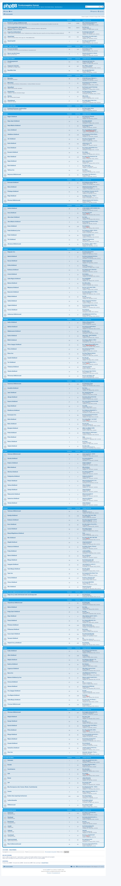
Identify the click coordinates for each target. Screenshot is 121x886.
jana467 (88, 587)
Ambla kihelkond (12, 208)
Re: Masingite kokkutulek (88, 31)
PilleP (87, 612)
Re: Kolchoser (85, 309)
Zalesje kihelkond (12, 489)
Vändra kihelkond (12, 371)
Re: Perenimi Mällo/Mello (88, 582)
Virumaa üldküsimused (14, 704)
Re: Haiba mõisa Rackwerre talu (89, 156)
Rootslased (11, 821)
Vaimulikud (11, 87)
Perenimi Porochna (86, 586)
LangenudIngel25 (90, 446)
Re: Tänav (84, 388)
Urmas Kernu (89, 79)
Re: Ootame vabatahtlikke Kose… (90, 147)
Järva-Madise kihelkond (14, 221)
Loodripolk (88, 682)
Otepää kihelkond (12, 542)
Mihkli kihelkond (12, 340)
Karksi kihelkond (12, 335)
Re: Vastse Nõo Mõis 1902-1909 (89, 537)
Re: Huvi (84, 821)
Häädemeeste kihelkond (14, 331)
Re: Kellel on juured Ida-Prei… (89, 812)
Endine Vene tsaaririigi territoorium (17, 796)
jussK (87, 49)
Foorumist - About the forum (10, 46)
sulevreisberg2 (89, 376)
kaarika (87, 235)
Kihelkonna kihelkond (13, 410)
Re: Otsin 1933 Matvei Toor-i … (89, 362)
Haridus (10, 96)
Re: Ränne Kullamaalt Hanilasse (89, 256)
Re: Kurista (85, 629)
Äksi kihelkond (12, 586)
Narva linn (10, 673)
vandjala (88, 170)
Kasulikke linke (12, 70)
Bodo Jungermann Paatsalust (89, 300)
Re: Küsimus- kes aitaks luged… (90, 36)
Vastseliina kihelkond (13, 747)
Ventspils (84, 830)
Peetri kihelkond (12, 235)
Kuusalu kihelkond (13, 152)
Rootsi (9, 778)
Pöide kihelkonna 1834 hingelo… (90, 432)
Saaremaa (5, 381)
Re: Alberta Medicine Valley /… (89, 764)
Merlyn (87, 454)
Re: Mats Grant (85, 331)
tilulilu (87, 569)
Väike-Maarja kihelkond (14, 699)
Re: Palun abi (85, 27)
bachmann (88, 332)
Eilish (87, 279)
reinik (87, 288)
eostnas (88, 779)
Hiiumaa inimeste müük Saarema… (90, 200)
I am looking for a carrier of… (89, 564)
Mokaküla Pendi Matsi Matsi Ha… (90, 186)
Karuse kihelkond (12, 260)
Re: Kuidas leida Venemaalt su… (90, 817)
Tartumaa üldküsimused (14, 511)
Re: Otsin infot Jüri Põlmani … (89, 699)
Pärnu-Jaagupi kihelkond (14, 344)
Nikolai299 (88, 481)
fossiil (87, 822)
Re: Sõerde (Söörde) (87, 120)
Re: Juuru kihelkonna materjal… (89, 129)
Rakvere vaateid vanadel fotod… (90, 677)
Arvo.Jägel (88, 139)
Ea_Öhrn (88, 753)
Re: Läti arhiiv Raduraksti (88, 70)
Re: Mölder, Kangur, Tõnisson (89, 546)
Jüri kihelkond (11, 139)
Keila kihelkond (12, 143)
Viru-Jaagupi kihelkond (14, 690)
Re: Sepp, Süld (85, 445)
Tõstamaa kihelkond (13, 366)
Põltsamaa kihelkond (13, 629)
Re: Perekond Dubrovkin (88, 826)
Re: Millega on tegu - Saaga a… (89, 195)
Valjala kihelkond (12, 446)
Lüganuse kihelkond (13, 668)
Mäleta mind (59, 851)
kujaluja (87, 516)
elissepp (88, 818)
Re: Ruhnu (85, 441)
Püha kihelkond (12, 437)
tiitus (87, 687)
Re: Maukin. (85, 655)
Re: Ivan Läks (85, 423)
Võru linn (10, 752)
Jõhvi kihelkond (12, 655)
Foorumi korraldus (13, 49)
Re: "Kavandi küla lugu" (88, 392)
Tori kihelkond (11, 362)
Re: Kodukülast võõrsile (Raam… (90, 134)
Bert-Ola (88, 310)
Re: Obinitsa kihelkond (87, 471)
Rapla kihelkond (12, 161)
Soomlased (11, 835)
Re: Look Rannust (86, 555)
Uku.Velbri (88, 520)
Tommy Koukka (89, 192)
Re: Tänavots (85, 663)
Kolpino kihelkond (13, 463)
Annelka (88, 393)
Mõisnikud (10, 82)
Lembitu (88, 37)
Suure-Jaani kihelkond (14, 633)
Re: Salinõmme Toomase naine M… (90, 191)
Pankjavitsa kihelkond (14, 476)
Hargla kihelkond (12, 716)
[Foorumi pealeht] (10, 6)
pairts (87, 336)
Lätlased (10, 830)
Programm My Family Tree (88, 61)
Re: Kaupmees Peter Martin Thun (90, 573)
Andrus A (88, 438)
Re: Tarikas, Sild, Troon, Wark (89, 515)
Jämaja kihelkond (12, 397)
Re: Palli (84, 296)
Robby (87, 153)
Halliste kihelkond (12, 326)
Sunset (87, 209)
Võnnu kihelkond (12, 582)
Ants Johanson (89, 639)
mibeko (87, 315)
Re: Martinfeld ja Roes (87, 383)
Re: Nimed (84, 695)
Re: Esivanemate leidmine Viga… (90, 305)
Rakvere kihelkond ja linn (14, 677)
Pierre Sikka (88, 796)
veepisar (88, 28)
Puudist (87, 109)
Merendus (10, 78)
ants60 (87, 97)
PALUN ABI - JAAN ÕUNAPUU (89, 335)
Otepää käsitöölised (87, 542)
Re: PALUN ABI (86, 602)
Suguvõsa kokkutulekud (14, 32)
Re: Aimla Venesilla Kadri (88, 633)
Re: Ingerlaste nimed (87, 839)
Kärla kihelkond (12, 419)
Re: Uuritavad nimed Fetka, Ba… (90, 650)
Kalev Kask (88, 406)
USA (9, 773)
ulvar (87, 678)
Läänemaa (5, 249)
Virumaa (5, 648)
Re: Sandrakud (85, 225)
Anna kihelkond (12, 212)
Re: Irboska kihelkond (87, 458)
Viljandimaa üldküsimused (15, 602)
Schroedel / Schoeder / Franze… (89, 752)
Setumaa (5, 451)
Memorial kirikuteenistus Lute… (89, 480)
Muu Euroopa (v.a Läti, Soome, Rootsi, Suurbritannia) (22, 787)
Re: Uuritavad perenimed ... (88, 348)
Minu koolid (85, 96)
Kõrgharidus (11, 91)
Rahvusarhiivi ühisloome (9, 105)
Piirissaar (84, 510)
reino (87, 717)
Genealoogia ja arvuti (9, 58)
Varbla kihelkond (12, 301)
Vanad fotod (11, 36)
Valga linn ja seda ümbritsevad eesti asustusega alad (17, 592)
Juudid (9, 826)
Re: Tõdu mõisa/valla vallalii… (89, 729)
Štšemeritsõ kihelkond (14, 494)
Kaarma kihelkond (12, 401)
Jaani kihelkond (12, 392)
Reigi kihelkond (12, 195)
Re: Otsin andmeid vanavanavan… (90, 734)
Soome (9, 791)
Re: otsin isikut (86, 769)
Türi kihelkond (12, 239)
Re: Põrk (84, 611)
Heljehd (87, 71)
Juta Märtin (88, 827)
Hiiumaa (5, 179)
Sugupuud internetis (13, 66)
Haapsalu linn (11, 252)
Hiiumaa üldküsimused (14, 200)
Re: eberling (85, 773)
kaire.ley (88, 397)
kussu (87, 135)
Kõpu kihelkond (12, 616)
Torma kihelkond (12, 577)
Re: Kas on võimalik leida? (88, 834)
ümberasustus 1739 (87, 143)
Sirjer (87, 126)
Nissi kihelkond (12, 156)
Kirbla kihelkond (12, 265)
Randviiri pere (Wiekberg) (88, 686)
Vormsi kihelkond (12, 309)
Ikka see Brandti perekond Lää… (90, 22)
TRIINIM (88, 429)
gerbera (88, 565)
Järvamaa (5, 205)
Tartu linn (10, 573)
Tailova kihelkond (12, 485)
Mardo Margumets (90, 130)
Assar (87, 83)
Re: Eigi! (84, 690)
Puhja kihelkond (12, 551)
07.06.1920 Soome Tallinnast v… (89, 78)
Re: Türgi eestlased (87, 795)
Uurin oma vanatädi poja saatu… (90, 760)
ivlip (87, 162)
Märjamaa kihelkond (13, 287)
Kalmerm (88, 372)
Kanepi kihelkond (12, 721)
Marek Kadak (89, 660)
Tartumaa (5, 508)
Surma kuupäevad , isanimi (88, 453)
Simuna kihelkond (13, 682)
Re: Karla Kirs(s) (86, 594)
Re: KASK (84, 405)
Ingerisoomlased (12, 839)
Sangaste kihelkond (13, 564)
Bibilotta (87, 534)
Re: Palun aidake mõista (88, 108)
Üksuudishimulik (89, 23)
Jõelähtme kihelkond (13, 134)
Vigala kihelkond (12, 305)
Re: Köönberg (85, 642)
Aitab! (87, 583)
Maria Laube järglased (87, 160)
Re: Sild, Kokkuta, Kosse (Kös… (89, 524)
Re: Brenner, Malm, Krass (88, 234)
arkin (87, 656)
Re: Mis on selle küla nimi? (88, 577)
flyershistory (89, 275)
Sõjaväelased (11, 100)
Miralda (87, 101)
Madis (87, 41)
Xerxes (87, 88)
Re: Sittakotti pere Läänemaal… (89, 269)
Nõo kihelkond (12, 537)
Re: (83, 638)
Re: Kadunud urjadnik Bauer (89, 326)
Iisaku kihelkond (12, 650)
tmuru (87, 765)
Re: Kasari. (85, 265)
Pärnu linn (10, 353)
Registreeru (12, 849)
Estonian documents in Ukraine (89, 53)
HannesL (88, 630)
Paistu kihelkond (12, 620)
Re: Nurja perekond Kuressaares (90, 414)
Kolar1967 (88, 844)
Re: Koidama (85, 274)
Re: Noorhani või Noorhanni (89, 738)
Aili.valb (87, 543)
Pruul (83, 533)
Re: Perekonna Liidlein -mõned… (90, 230)
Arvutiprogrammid (13, 61)
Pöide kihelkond (12, 432)
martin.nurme (89, 257)
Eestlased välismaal (8, 757)
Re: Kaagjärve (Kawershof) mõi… (90, 712)
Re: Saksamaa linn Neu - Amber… (90, 786)
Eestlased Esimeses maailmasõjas (17, 108)
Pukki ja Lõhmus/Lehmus (88, 322)
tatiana (87, 603)
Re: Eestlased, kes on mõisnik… (89, 82)
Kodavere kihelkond (13, 520)
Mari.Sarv (88, 354)
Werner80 (88, 529)
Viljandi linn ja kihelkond (14, 642)
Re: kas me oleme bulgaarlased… (90, 843)
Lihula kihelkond (12, 274)
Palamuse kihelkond (13, 546)
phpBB (48, 869)
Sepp (83, 436)
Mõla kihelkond (12, 467)
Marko (87, 358)
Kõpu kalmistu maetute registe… (90, 615)
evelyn (87, 389)
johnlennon (88, 691)
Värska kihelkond (12, 503)
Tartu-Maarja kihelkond (14, 569)
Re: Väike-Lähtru (86, 282)
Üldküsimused (11, 804)
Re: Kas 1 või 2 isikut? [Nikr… (89, 287)
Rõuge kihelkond (12, 734)
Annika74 (88, 595)
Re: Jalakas (85, 152)
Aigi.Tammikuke (89, 578)
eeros (87, 349)
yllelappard (88, 231)
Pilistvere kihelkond (13, 625)
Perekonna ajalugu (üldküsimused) (17, 23)
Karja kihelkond (12, 406)
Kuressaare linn (12, 414)
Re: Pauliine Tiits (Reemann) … (89, 174)
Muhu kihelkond (12, 423)
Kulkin (87, 218)
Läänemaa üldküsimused (14, 314)
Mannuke (88, 770)
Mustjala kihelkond (13, 428)
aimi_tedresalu (89, 713)
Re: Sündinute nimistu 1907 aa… (90, 182)
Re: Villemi (84, 169)
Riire (87, 608)
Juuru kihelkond (12, 130)
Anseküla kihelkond (13, 388)
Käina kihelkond (12, 187)
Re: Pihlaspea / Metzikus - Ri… (89, 659)
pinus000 (88, 323)
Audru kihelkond (12, 322)
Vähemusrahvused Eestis (9, 810)
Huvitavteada (89, 62)
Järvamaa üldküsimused (14, 244)
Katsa (87, 157)
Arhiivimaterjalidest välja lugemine (17, 27)
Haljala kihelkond (12, 659)
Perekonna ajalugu (8, 20)
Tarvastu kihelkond (13, 638)
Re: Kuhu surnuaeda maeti (88, 138)
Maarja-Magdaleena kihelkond (16, 533)
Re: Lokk (84, 720)
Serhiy (87, 54)
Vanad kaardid (11, 41)
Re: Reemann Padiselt (87, 125)
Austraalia (10, 760)
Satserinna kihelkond (13, 498)
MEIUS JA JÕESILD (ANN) (88, 428)
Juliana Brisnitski (86, 777)
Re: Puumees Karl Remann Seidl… (90, 221)
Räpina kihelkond (12, 739)
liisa (87, 525)
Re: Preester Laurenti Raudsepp (89, 87)
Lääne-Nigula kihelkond (14, 278)
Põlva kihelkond (12, 730)
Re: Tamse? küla (86, 165)
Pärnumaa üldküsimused (14, 375)
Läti (9, 782)
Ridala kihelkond (12, 296)
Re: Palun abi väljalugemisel (89, 40)
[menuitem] (10, 11)
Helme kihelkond (12, 607)
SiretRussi (88, 66)
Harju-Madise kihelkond (14, 125)
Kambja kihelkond (12, 515)
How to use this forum (14, 53)
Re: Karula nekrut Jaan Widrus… (90, 725)
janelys (87, 402)
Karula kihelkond (12, 725)
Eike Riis (88, 122)
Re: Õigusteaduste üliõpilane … (89, 91)
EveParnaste (89, 739)
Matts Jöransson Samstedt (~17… (90, 791)
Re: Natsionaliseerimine (88, 251)
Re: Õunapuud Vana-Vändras (89, 371)
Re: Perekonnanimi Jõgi (88, 559)
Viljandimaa (6, 600)
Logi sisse (5, 849)
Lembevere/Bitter (86, 550)
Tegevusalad (6, 75)
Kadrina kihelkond (13, 664)
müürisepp (88, 196)
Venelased (10, 817)
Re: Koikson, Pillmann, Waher (89, 339)
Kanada (10, 764)
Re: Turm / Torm (86, 716)
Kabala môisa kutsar (87, 624)
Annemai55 (88, 244)
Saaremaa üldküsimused (14, 383)
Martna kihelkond (12, 283)
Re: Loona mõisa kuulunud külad (90, 401)
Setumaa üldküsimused (14, 454)
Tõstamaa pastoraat (87, 366)
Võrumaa (5, 709)
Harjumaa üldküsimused (14, 174)
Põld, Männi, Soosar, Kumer (88, 668)
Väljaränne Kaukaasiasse (88, 239)
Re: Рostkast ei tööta (87, 48)
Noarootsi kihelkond (13, 292)
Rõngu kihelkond (12, 560)
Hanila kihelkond (12, 256)
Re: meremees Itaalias (87, 804)
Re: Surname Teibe (86, 782)
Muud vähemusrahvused (14, 844)
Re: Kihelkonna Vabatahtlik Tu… (89, 410)
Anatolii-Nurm (45, 862)
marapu (87, 201)
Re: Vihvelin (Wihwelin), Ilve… (89, 620)
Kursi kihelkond (12, 524)
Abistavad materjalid (18, 29)
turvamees (88, 511)
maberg (87, 792)
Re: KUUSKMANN (86, 278)
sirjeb (87, 240)
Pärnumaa (5, 319)
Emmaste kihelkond (13, 182)
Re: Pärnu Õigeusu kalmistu (89, 353)
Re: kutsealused (86, 743)
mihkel (87, 574)
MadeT (87, 621)
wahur (87, 556)
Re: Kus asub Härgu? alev (88, 375)
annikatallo (88, 92)
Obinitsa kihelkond (13, 471)
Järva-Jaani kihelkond (13, 217)
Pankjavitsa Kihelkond (87, 476)
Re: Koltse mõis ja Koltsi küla (89, 396)
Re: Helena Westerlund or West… (90, 291)
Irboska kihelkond (12, 458)
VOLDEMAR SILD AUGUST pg (89, 314)
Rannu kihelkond (12, 555)
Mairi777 (88, 341)
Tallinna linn (11, 170)
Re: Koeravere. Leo (86, 704)
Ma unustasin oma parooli (50, 851)
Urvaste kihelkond (12, 743)
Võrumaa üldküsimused (14, 712)
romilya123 (88, 261)
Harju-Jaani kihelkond (13, 121)
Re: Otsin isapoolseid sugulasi (89, 519)
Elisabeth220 (89, 735)
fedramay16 (88, 266)
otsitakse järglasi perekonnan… (89, 747)
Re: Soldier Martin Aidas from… (89, 100)
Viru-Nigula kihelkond (13, 695)
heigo (87, 144)
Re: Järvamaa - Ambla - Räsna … (90, 243)
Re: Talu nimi (85, 357)
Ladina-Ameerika (12, 800)
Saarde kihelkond (12, 358)
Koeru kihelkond (12, 226)
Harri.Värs (88, 411)
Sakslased (10, 812)
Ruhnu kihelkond (12, 441)
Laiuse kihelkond (12, 528)
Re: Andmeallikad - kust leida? (89, 419)
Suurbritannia (11, 769)
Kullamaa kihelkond (13, 269)
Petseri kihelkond (12, 480)
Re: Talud (84, 217)
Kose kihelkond (12, 147)
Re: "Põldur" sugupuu (87, 65)
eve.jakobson (89, 166)
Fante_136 (88, 805)
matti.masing (89, 32)
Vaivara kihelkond (12, 686)
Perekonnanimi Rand (87, 260)
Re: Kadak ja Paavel (87, 528)
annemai (88, 252)
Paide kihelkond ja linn (14, 230)
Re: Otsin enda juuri (87, 212)
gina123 (88, 327)
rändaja (87, 761)
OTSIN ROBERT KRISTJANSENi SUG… (91, 208)
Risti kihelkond (12, 165)
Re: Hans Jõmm (86, 568)
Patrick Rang (89, 183)
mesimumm (88, 384)
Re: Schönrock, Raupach (88, 116)
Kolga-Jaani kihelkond (14, 611)
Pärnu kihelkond (12, 349)
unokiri (87, 367)
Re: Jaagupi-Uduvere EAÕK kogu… (90, 344)
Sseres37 (88, 415)
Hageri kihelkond (12, 116)
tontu (87, 705)
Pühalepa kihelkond (13, 191)
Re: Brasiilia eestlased (87, 800)
